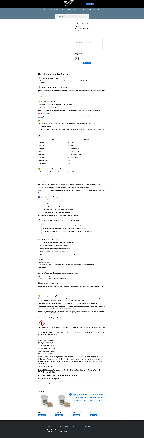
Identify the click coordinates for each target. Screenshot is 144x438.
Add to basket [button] (42, 415)
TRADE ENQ (75, 9)
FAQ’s (54, 12)
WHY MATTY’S (96, 9)
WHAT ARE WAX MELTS (62, 12)
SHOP (50, 9)
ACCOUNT (46, 12)
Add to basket (86, 62)
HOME (45, 9)
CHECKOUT (63, 9)
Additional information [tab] (49, 70)
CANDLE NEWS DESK (73, 12)
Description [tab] (40, 70)
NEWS (69, 9)
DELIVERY (82, 9)
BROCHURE (89, 9)
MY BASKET (56, 9)
